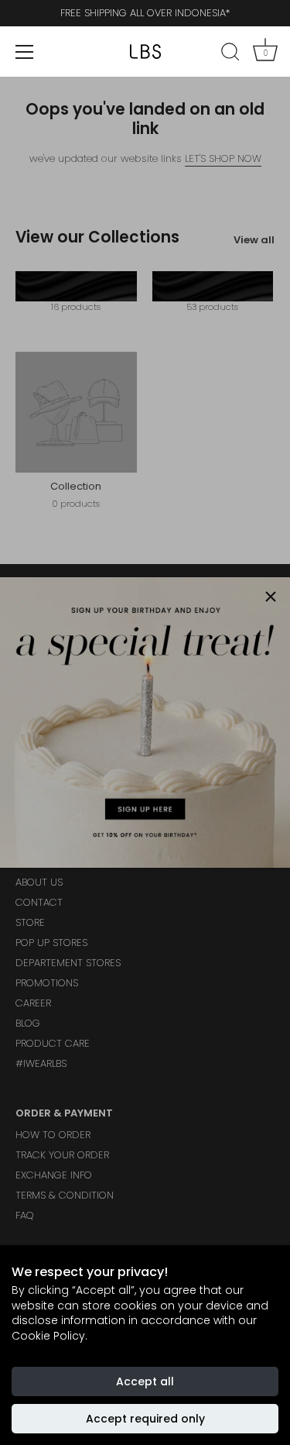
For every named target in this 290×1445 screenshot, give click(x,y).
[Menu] (25, 52)
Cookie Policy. (49, 1336)
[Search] (230, 54)
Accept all (145, 1381)
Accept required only (145, 1418)
